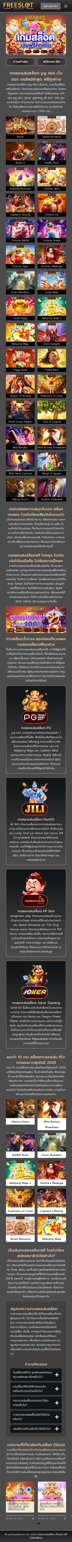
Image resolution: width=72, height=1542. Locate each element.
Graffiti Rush (20, 1155)
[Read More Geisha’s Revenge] (51, 1170)
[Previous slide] (12, 1500)
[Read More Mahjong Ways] (51, 1226)
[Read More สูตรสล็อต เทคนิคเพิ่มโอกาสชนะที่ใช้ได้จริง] (52, 1491)
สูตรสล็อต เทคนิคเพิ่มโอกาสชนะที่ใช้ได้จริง (52, 1506)
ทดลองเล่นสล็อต (46, 1534)
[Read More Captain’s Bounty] (51, 1198)
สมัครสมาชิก (50, 6)
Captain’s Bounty (51, 1211)
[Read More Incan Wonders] (51, 1142)
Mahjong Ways (51, 1239)
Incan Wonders (52, 1155)
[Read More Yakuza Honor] (20, 1108)
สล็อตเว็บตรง (21, 658)
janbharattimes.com (52, 1270)
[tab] (33, 1523)
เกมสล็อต (38, 649)
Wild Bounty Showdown (52, 1124)
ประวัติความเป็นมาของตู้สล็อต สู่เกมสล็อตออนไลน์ (18, 1506)
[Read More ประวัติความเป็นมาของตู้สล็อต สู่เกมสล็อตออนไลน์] (20, 1491)
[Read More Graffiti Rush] (20, 1142)
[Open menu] (65, 6)
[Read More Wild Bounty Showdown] (51, 1108)
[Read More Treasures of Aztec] (20, 1198)
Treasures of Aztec (20, 1211)
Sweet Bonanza (20, 1239)
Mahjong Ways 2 (20, 1183)
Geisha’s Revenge (51, 1183)
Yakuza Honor (20, 1122)
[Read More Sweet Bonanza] (20, 1226)
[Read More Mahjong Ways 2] (20, 1170)
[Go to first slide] (60, 1500)
